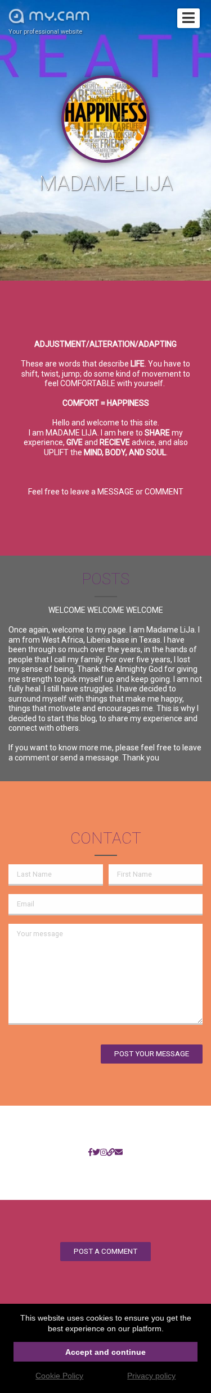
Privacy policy (151, 1375)
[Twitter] (96, 1153)
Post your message (151, 1054)
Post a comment (105, 1251)
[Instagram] (103, 1153)
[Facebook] (90, 1153)
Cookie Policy (59, 1375)
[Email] (119, 1153)
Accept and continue (105, 1352)
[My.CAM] (111, 1153)
